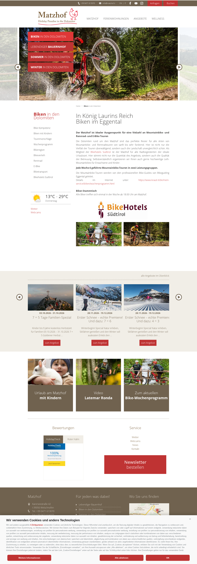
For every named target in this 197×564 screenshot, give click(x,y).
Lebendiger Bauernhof (90, 504)
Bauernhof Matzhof (54, 459)
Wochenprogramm (43, 144)
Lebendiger (48, 47)
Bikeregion (39, 149)
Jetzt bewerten (54, 463)
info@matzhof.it (109, 3)
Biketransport (40, 171)
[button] (190, 519)
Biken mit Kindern (43, 133)
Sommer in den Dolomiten (92, 514)
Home (78, 106)
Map (149, 511)
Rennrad (38, 160)
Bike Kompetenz (42, 128)
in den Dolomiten (48, 36)
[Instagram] (142, 3)
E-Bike (37, 166)
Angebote (140, 18)
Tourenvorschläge (43, 138)
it (125, 3)
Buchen (171, 3)
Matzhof (58, 16)
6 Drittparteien (36, 525)
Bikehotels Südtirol (43, 177)
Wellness (158, 18)
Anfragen (154, 3)
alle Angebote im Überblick (155, 275)
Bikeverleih (39, 155)
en (121, 3)
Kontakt (135, 448)
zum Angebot (52, 342)
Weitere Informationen (29, 558)
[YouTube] (136, 3)
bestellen (135, 464)
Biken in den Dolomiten (91, 509)
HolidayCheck (53, 439)
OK (167, 558)
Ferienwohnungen (116, 18)
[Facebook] (130, 3)
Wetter (34, 208)
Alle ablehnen (121, 558)
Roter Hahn (73, 439)
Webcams (36, 212)
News (135, 445)
